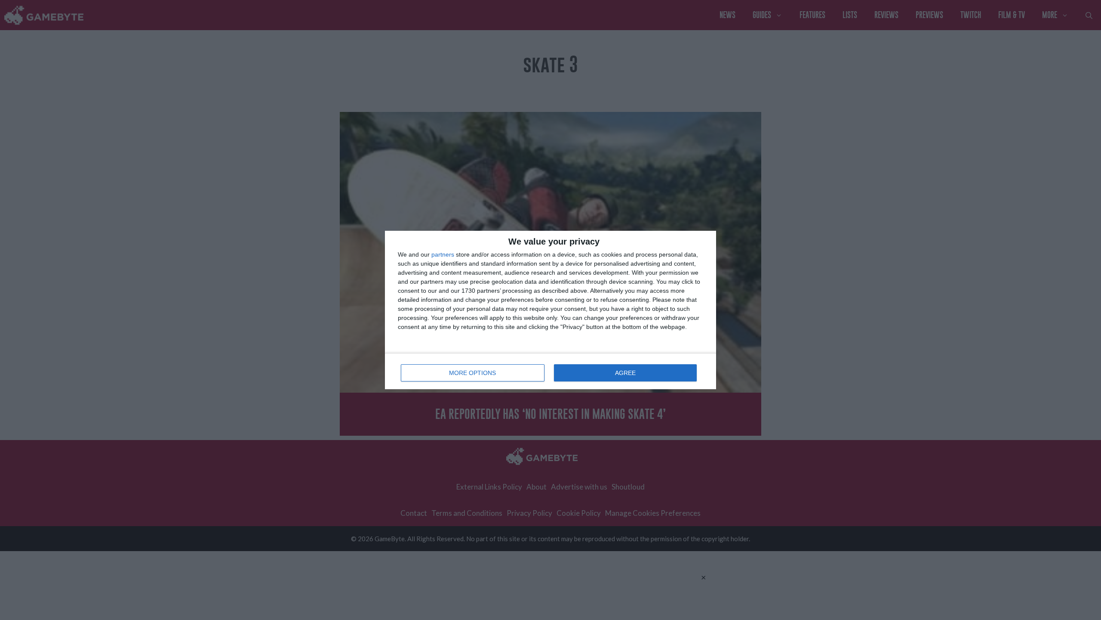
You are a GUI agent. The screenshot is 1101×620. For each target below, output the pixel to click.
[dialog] (550, 310)
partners (442, 254)
